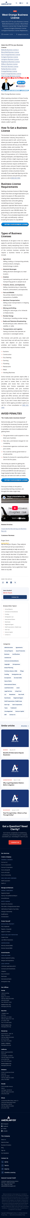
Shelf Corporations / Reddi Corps (13, 627)
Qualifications (4, 914)
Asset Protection (20, 651)
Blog (2, 1147)
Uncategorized (8, 711)
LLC (5, 694)
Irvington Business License (9, 57)
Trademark (13, 708)
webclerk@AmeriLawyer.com (8, 1186)
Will (5, 714)
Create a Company (6, 857)
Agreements (19, 647)
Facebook (5, 1126)
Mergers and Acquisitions (7, 960)
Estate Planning (8, 667)
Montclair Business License (9, 66)
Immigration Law (9, 617)
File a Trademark (5, 926)
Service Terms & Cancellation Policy (17, 1214)
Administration (8, 647)
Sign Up (3, 1150)
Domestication (5, 916)
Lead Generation (9, 688)
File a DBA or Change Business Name (10, 906)
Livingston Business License (10, 59)
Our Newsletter (5, 1153)
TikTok (4, 1128)
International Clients (10, 619)
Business (6, 654)
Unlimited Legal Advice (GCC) (8, 966)
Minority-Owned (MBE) (7, 945)
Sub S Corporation (17, 704)
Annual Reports (9, 609)
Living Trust (18, 691)
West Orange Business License (10, 76)
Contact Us (7, 634)
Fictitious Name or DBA (10, 671)
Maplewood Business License (10, 62)
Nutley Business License (8, 69)
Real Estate (7, 622)
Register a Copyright (6, 929)
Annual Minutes (5, 898)
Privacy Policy (4, 1214)
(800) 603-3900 (15, 178)
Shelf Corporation (5, 880)
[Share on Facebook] (7, 582)
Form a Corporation (6, 865)
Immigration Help (5, 981)
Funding (7, 614)
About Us (3, 1139)
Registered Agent (9, 624)
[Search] (16, 3)
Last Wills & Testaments (7, 940)
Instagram (5, 1124)
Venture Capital (9, 632)
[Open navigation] (27, 3)
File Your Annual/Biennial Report (9, 895)
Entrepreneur (16, 664)
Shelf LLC (3, 883)
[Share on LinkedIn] (11, 582)
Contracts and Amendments (8, 969)
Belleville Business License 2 (10, 50)
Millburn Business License (9, 64)
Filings (22, 671)
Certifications (16, 654)
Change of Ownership (6, 911)
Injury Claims (8, 681)
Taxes (6, 708)
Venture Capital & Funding (7, 958)
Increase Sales (18, 678)
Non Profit (21, 694)
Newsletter (12, 694)
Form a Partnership (6, 875)
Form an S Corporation (7, 867)
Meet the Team (5, 1142)
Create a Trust (4, 937)
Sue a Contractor (5, 974)
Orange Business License (9, 71)
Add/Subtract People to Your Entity (10, 909)
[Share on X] (15, 582)
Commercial (7, 657)
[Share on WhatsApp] (3, 582)
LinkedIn (5, 1131)
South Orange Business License (11, 74)
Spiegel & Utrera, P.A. (23, 34)
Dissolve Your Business (7, 904)
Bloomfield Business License (10, 52)
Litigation (3, 971)
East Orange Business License (10, 54)
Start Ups (7, 629)
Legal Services (8, 691)
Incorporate (7, 678)
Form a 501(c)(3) (5, 872)
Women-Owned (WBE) (6, 948)
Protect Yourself (5, 921)
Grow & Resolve (5, 952)
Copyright (7, 664)
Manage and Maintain (7, 888)
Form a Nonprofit (5, 870)
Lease (18, 688)
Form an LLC (4, 862)
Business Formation (6, 1145)
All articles (24, 726)
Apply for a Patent (5, 931)
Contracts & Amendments (11, 611)
